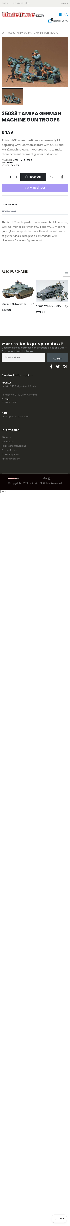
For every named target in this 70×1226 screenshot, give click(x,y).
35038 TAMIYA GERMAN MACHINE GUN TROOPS (31, 116)
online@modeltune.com (15, 416)
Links (63, 3)
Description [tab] (9, 204)
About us (6, 437)
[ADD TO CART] (28, 286)
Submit (57, 358)
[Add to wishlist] (52, 177)
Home (3, 32)
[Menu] (60, 14)
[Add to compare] (61, 177)
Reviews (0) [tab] (9, 211)
